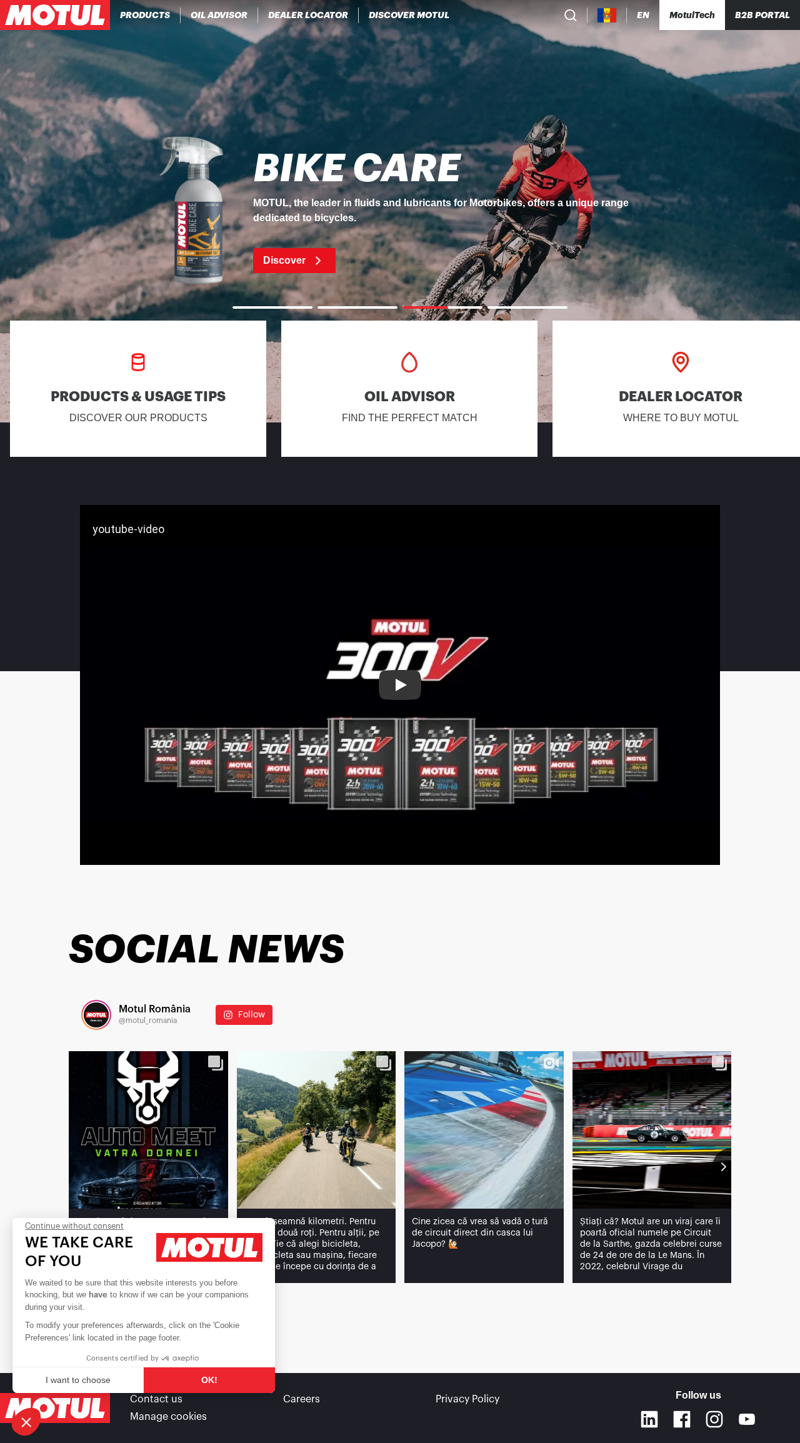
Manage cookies (168, 1417)
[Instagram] (714, 1419)
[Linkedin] (649, 1419)
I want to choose (78, 1380)
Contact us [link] (156, 1399)
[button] (26, 1422)
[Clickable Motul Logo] (55, 15)
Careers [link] (301, 1399)
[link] (400, 211)
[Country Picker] (607, 15)
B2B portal (762, 15)
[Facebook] (682, 1419)
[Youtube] (747, 1419)
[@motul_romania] (96, 1014)
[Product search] (570, 15)
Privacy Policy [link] (467, 1399)
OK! (209, 1380)
